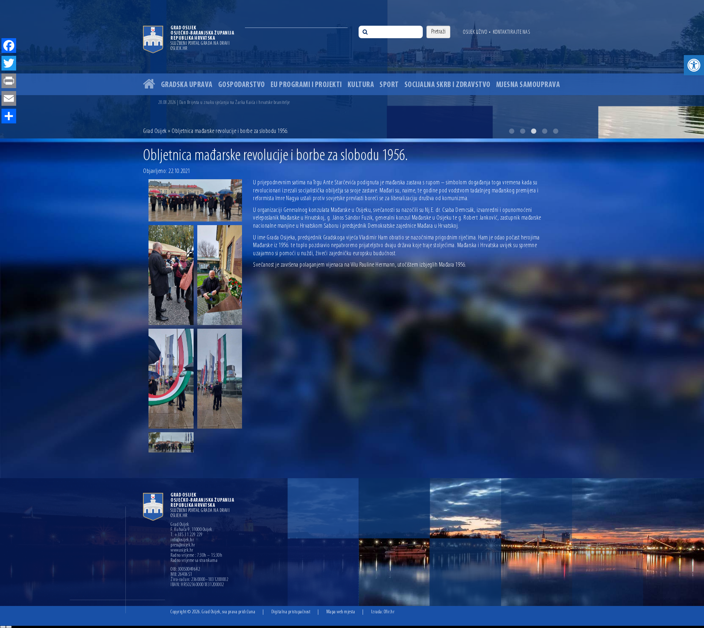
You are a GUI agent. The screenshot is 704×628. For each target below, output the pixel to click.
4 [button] (544, 131)
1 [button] (511, 131)
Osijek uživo (475, 32)
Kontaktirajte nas (511, 32)
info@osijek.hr (182, 540)
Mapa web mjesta (340, 612)
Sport (389, 85)
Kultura (361, 85)
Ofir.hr (389, 612)
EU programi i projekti (306, 85)
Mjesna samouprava (528, 85)
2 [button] (522, 131)
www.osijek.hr (182, 550)
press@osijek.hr (182, 545)
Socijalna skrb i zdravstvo (447, 85)
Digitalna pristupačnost (291, 612)
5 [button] (555, 131)
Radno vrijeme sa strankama (193, 560)
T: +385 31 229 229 (186, 535)
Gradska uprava (187, 85)
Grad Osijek (155, 131)
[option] (352, 69)
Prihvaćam (3, 627)
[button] (694, 65)
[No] (9, 627)
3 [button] (533, 131)
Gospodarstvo (241, 85)
